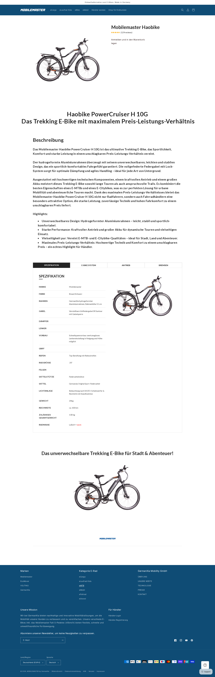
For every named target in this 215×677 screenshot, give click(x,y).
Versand (91, 671)
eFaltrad (82, 594)
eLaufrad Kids (85, 581)
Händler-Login (114, 616)
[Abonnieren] (62, 640)
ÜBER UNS (142, 577)
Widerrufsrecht (57, 671)
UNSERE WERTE (145, 581)
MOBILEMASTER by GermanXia (38, 671)
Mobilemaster (26, 577)
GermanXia (25, 590)
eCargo (82, 577)
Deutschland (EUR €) (31, 662)
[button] (182, 10)
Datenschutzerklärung (73, 671)
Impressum (101, 671)
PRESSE (141, 590)
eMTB (81, 585)
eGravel (82, 599)
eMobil (82, 590)
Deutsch (52, 662)
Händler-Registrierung (118, 620)
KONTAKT (142, 594)
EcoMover (24, 581)
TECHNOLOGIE (144, 585)
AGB (84, 671)
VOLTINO (24, 585)
